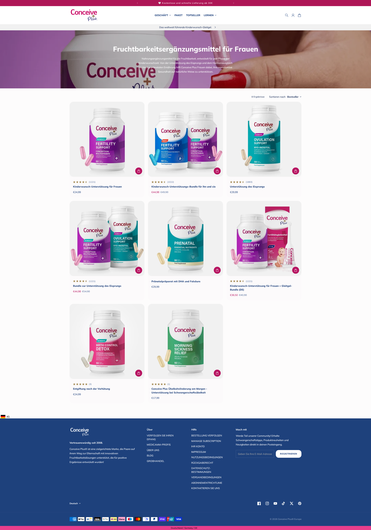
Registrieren (288, 453)
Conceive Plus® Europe (289, 519)
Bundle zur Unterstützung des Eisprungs (97, 285)
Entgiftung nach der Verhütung (91, 388)
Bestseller (293, 96)
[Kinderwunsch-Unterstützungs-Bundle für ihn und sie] (185, 139)
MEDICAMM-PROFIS (159, 444)
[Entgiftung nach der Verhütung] (107, 341)
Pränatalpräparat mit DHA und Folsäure (175, 281)
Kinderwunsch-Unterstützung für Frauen (97, 186)
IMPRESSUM (198, 451)
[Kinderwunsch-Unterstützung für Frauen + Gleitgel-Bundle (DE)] (264, 238)
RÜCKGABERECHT (202, 462)
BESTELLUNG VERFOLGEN (206, 435)
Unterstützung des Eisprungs (247, 186)
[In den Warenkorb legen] (138, 170)
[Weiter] (233, 3)
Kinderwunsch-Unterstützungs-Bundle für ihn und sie (183, 186)
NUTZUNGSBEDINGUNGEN (207, 457)
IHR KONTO (198, 446)
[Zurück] (137, 3)
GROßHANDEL (155, 461)
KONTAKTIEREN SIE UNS (205, 488)
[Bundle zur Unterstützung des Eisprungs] (107, 238)
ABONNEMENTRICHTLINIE (206, 482)
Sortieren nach (277, 96)
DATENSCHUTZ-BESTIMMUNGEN (201, 470)
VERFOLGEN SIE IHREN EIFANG (160, 437)
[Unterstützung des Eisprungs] (264, 139)
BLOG (150, 455)
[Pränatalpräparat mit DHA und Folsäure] (185, 238)
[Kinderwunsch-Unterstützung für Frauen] (107, 139)
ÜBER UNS (153, 450)
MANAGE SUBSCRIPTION (206, 440)
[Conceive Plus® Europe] (84, 15)
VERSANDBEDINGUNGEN (206, 477)
